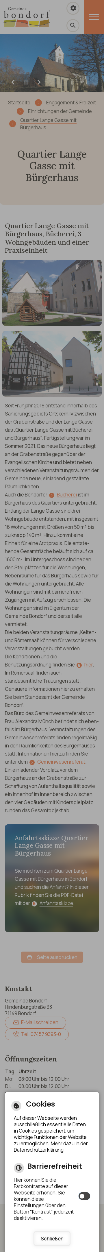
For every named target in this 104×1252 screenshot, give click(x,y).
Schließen (52, 1238)
